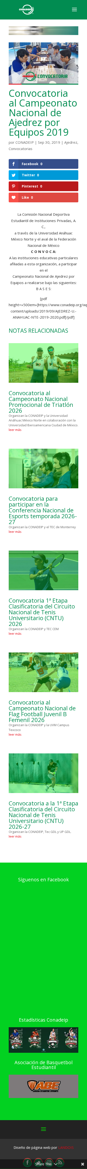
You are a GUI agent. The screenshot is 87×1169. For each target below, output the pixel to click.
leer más (15, 430)
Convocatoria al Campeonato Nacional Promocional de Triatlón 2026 (41, 401)
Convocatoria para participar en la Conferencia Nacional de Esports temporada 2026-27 (43, 510)
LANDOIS (66, 1147)
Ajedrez (70, 142)
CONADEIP (24, 142)
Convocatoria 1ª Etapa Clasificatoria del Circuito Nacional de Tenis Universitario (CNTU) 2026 (42, 612)
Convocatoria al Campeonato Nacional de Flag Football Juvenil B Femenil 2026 (42, 711)
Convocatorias (20, 148)
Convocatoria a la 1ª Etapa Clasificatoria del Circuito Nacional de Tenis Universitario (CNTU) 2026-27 (43, 814)
